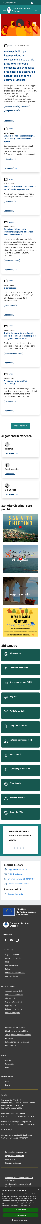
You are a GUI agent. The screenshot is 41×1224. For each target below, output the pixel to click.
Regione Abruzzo (9, 2)
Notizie (11, 222)
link (29, 1205)
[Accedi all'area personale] (32, 3)
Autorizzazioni (10, 1045)
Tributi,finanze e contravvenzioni (18, 1034)
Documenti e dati (11, 976)
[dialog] (20, 1205)
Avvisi (10, 45)
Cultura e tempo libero (14, 994)
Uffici (7, 961)
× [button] (38, 1189)
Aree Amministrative (13, 958)
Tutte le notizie (19, 425)
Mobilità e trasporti (12, 1012)
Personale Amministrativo (15, 972)
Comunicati (9, 1063)
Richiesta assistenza (13, 1163)
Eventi (7, 1085)
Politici (7, 969)
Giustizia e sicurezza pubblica (16, 1031)
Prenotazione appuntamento (16, 1152)
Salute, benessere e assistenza (17, 1041)
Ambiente (9, 1038)
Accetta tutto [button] (20, 1210)
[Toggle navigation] (4, 9)
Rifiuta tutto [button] (20, 1215)
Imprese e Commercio (13, 1001)
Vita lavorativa (11, 998)
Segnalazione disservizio (14, 1155)
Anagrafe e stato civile (14, 991)
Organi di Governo (12, 954)
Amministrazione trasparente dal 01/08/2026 (18, 1185)
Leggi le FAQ (10, 1159)
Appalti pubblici (11, 1005)
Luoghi (7, 1081)
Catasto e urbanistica (13, 1009)
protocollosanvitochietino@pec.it (18, 1135)
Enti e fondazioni (11, 965)
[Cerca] (36, 10)
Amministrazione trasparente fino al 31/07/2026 (19, 1179)
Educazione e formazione (14, 1027)
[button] (20, 1220)
